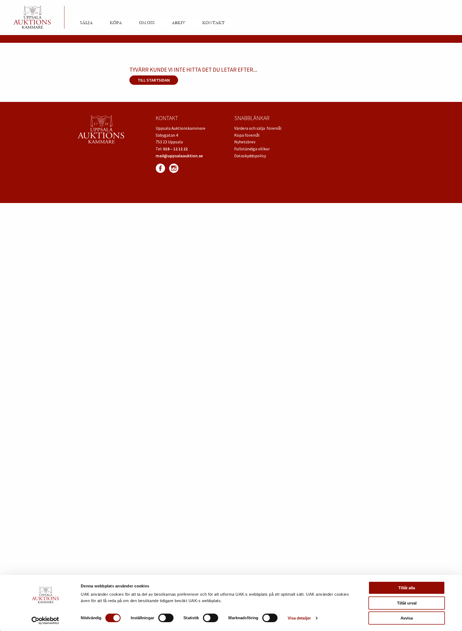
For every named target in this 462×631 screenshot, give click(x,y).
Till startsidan (154, 80)
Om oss (147, 22)
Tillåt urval (407, 603)
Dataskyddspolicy (250, 155)
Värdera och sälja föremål (258, 128)
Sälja (86, 22)
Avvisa (407, 618)
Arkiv (178, 22)
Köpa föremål (247, 135)
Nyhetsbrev (244, 141)
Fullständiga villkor (252, 148)
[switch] (166, 618)
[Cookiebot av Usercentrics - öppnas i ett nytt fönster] (45, 621)
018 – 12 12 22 (175, 148)
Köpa (116, 22)
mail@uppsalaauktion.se (179, 155)
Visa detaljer (299, 618)
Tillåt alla (406, 588)
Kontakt (213, 22)
